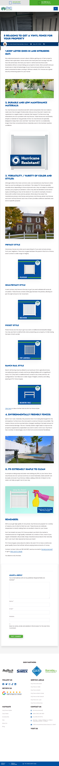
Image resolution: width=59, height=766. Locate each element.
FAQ (3, 720)
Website (11, 616)
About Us (4, 723)
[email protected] (47, 549)
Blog (3, 726)
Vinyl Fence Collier (35, 686)
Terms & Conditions (14, 764)
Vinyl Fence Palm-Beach (37, 696)
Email (11, 609)
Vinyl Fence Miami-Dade (37, 693)
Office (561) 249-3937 (38, 713)
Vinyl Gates (5, 713)
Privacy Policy (3, 764)
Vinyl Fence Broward (36, 683)
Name (11, 601)
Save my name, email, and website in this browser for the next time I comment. (29, 627)
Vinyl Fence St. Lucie (36, 699)
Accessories (5, 716)
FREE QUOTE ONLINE (16, 551)
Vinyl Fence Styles (7, 710)
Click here (8, 408)
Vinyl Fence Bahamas (36, 703)
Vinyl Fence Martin (35, 690)
